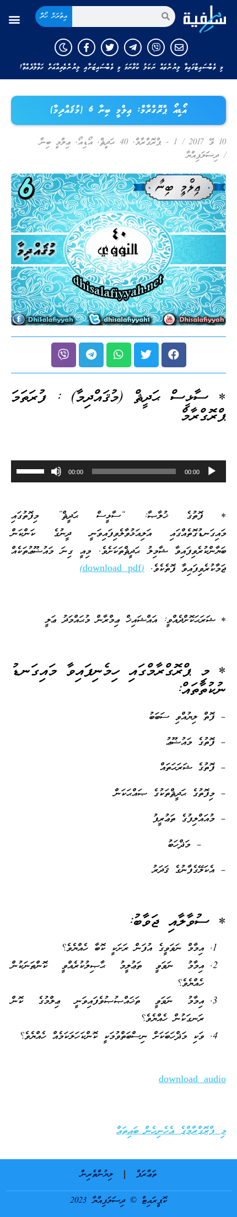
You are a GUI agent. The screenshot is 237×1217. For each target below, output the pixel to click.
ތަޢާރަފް (146, 1174)
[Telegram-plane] (133, 47)
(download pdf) (111, 569)
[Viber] (156, 47)
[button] (15, 19)
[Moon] (63, 47)
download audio (192, 1080)
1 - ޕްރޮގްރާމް (156, 142)
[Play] (211, 471)
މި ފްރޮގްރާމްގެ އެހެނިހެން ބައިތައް (171, 1131)
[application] (118, 471)
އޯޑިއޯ (85, 142)
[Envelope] (179, 47)
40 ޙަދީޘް (114, 142)
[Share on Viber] (63, 355)
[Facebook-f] (86, 47)
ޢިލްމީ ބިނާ (55, 142)
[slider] (32, 470)
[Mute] (56, 471)
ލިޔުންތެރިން (96, 1174)
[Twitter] (109, 47)
